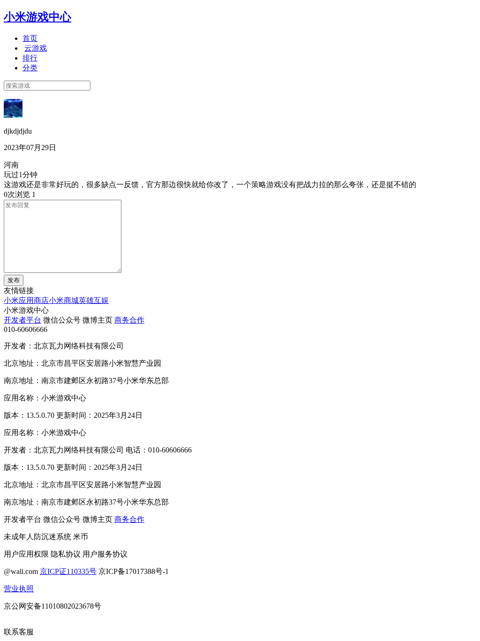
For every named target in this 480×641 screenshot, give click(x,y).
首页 (30, 38)
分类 (30, 68)
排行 (30, 58)
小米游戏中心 (37, 17)
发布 (14, 280)
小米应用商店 (26, 300)
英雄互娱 (94, 300)
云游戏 (35, 48)
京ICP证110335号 (68, 571)
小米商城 (64, 300)
